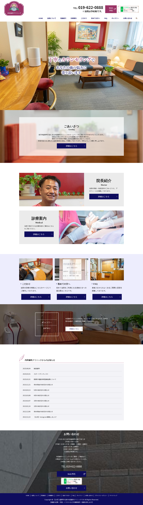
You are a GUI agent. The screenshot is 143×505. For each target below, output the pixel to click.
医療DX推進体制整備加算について (45, 379)
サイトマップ (113, 495)
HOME (41, 18)
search (136, 18)
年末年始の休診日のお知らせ (43, 385)
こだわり (84, 18)
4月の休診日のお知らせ (41, 395)
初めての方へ (95, 18)
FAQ (105, 18)
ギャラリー (115, 18)
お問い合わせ (127, 18)
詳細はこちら (71, 145)
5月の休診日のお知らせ (41, 390)
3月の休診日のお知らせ (41, 401)
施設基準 (37, 368)
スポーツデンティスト (41, 374)
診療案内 (74, 18)
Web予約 (111, 9)
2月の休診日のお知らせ (41, 406)
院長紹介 (63, 18)
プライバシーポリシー (101, 495)
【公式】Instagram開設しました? (45, 417)
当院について (51, 18)
